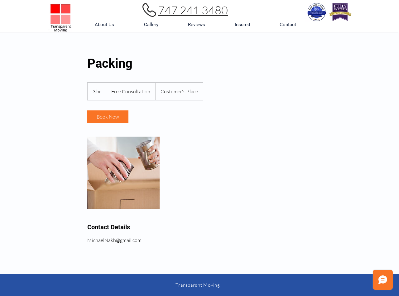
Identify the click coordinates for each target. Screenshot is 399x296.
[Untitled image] (123, 173)
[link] (107, 116)
